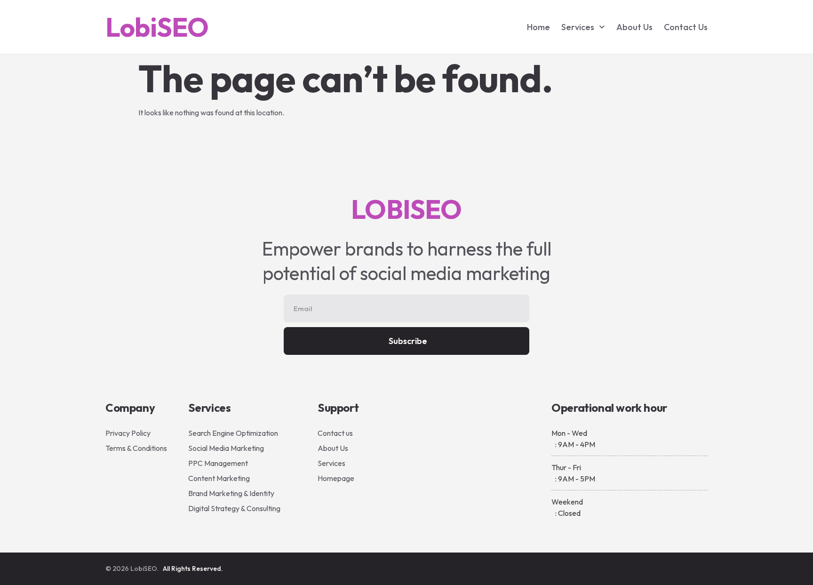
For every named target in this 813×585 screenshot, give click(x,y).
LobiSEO (156, 27)
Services (577, 27)
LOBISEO (406, 209)
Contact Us (686, 27)
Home (538, 27)
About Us (634, 27)
